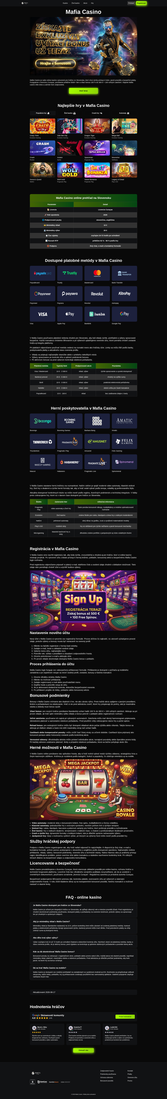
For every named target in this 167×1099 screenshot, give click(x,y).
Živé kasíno (68, 113)
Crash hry (95, 113)
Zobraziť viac (83, 1050)
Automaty (122, 113)
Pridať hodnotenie (125, 1016)
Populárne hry (41, 113)
